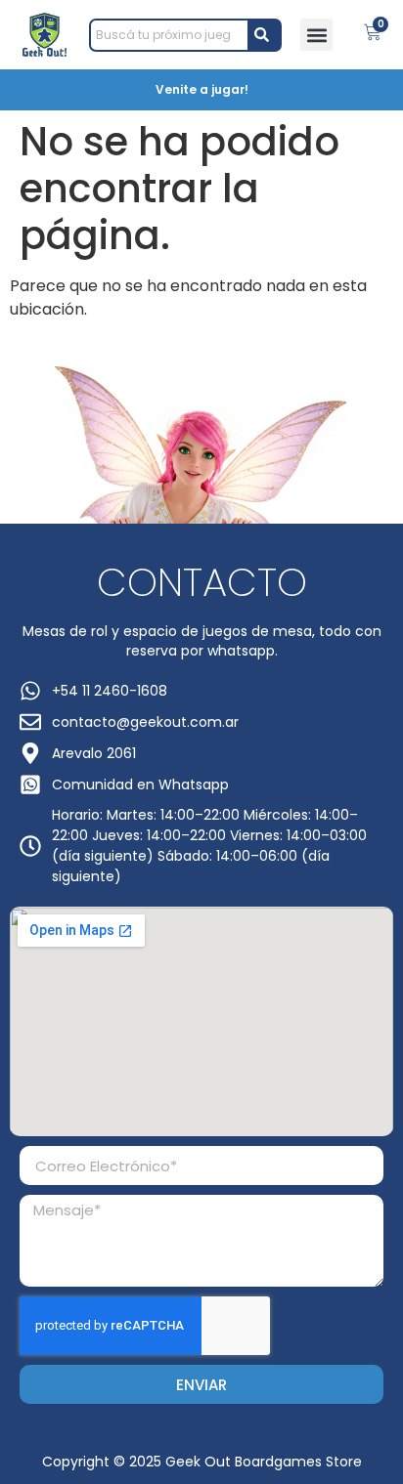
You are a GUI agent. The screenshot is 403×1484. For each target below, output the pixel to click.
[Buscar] (265, 35)
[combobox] (169, 35)
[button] (316, 35)
